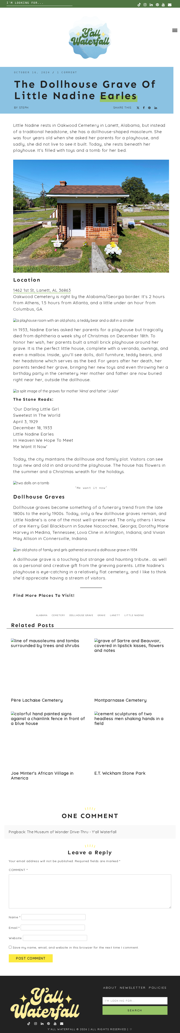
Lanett (115, 615)
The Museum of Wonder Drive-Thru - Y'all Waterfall (72, 832)
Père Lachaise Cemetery (37, 700)
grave (102, 615)
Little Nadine (134, 615)
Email (14, 928)
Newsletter (133, 988)
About (110, 988)
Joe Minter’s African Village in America (42, 775)
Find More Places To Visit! (44, 595)
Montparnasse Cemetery (120, 700)
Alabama (41, 615)
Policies (158, 988)
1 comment (67, 72)
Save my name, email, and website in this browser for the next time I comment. (76, 947)
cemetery (58, 615)
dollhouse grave (81, 615)
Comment (18, 870)
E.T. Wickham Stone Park (120, 773)
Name (14, 917)
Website (15, 938)
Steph (24, 107)
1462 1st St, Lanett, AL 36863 (42, 290)
